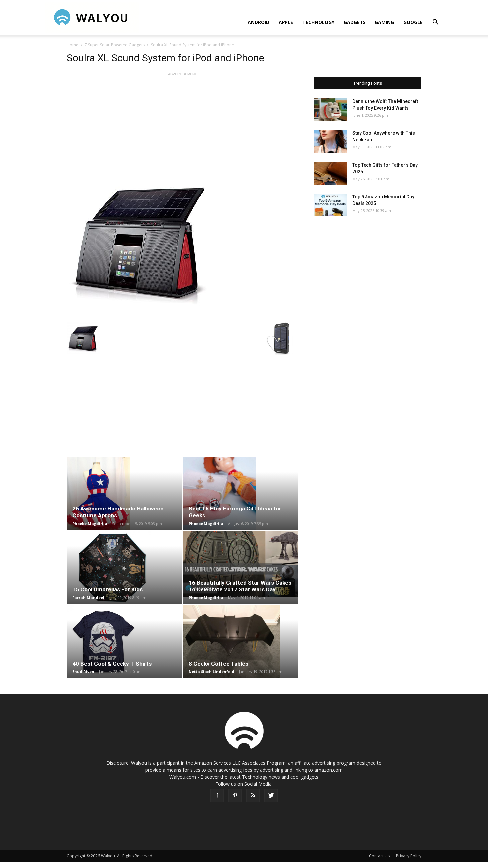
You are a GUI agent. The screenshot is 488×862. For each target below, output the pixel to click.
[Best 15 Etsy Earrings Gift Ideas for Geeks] (240, 493)
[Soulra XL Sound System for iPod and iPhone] (182, 245)
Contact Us (379, 856)
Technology (318, 22)
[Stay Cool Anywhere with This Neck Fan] (330, 141)
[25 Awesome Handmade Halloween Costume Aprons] (124, 493)
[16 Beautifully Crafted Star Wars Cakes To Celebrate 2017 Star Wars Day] (240, 564)
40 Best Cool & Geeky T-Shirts (112, 663)
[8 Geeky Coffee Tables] (240, 641)
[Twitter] (271, 795)
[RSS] (253, 795)
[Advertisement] (182, 124)
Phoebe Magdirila (89, 523)
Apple (286, 22)
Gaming (384, 22)
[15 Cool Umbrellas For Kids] (124, 567)
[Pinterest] (235, 795)
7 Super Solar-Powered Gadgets (115, 45)
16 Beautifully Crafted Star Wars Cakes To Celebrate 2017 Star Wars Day (240, 586)
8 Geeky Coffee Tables (218, 663)
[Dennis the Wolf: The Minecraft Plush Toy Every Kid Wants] (330, 109)
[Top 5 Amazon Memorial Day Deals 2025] (330, 205)
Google (413, 22)
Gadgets (355, 22)
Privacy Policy (408, 856)
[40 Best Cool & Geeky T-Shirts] (124, 641)
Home (72, 45)
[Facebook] (217, 795)
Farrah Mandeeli (89, 597)
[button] (435, 23)
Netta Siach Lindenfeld (211, 671)
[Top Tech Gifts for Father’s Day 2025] (330, 173)
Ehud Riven (83, 671)
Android (258, 22)
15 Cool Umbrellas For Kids (107, 589)
